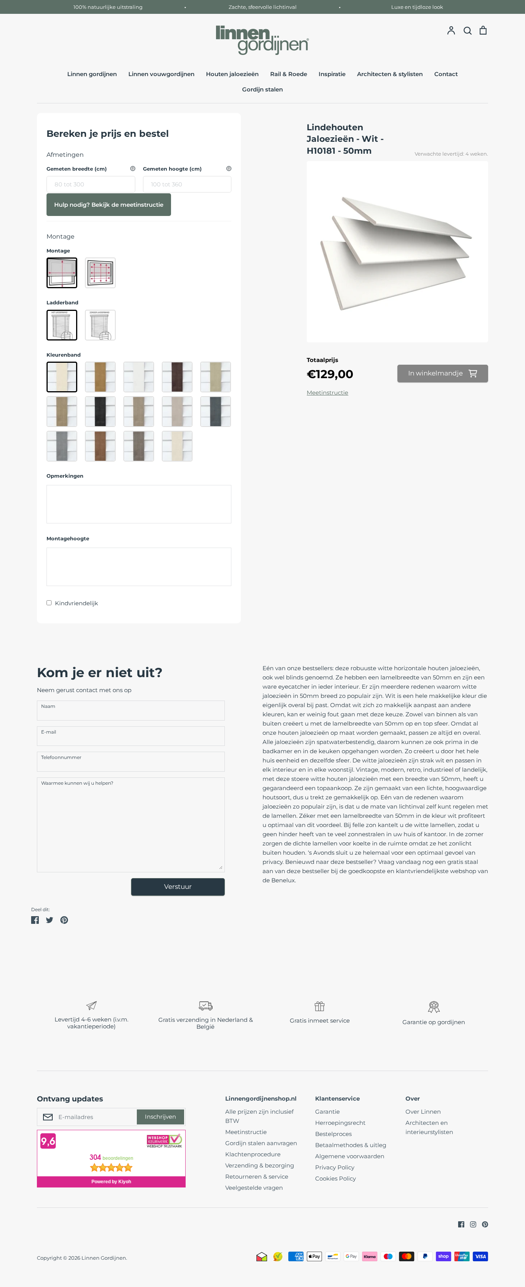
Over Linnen (423, 1111)
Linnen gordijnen (92, 74)
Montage (58, 251)
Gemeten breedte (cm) (77, 169)
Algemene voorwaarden (349, 1156)
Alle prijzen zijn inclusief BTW (259, 1116)
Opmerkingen (65, 476)
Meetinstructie (327, 392)
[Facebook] (458, 1223)
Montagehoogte (68, 538)
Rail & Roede (288, 74)
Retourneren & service (256, 1176)
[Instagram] (470, 1223)
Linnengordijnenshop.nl (261, 1098)
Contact (446, 74)
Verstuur (178, 886)
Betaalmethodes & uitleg (350, 1145)
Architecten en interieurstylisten (429, 1127)
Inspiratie (332, 74)
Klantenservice (337, 1098)
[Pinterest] (482, 1223)
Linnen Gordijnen (103, 1258)
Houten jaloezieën (232, 74)
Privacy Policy (334, 1167)
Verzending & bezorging (259, 1165)
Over (412, 1098)
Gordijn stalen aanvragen (261, 1143)
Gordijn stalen (262, 89)
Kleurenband (64, 355)
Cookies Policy (335, 1178)
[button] (31, 1016)
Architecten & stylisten (390, 74)
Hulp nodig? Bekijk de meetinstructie (108, 204)
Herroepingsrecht (340, 1122)
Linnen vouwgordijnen (161, 74)
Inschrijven (160, 1116)
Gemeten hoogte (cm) (172, 169)
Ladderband (62, 303)
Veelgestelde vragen (254, 1187)
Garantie (327, 1111)
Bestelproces (333, 1134)
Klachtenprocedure (253, 1154)
